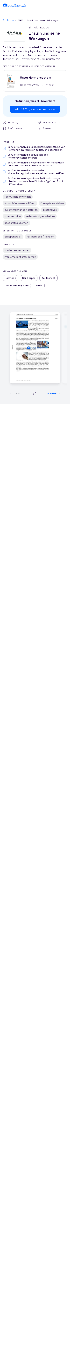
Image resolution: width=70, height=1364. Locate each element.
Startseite (8, 20)
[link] (14, 5)
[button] (64, 5)
